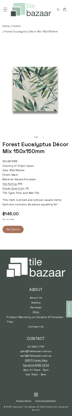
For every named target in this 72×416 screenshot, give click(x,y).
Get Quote (13, 229)
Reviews (36, 307)
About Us (36, 297)
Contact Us (36, 326)
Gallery (36, 302)
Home (6, 26)
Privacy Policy (23, 400)
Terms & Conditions (45, 400)
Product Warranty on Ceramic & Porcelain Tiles (35, 319)
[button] (5, 9)
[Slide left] (28, 137)
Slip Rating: (10, 183)
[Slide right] (43, 137)
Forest (17, 26)
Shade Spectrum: (14, 188)
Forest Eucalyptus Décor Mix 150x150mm (31, 31)
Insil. (37, 410)
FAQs (36, 312)
